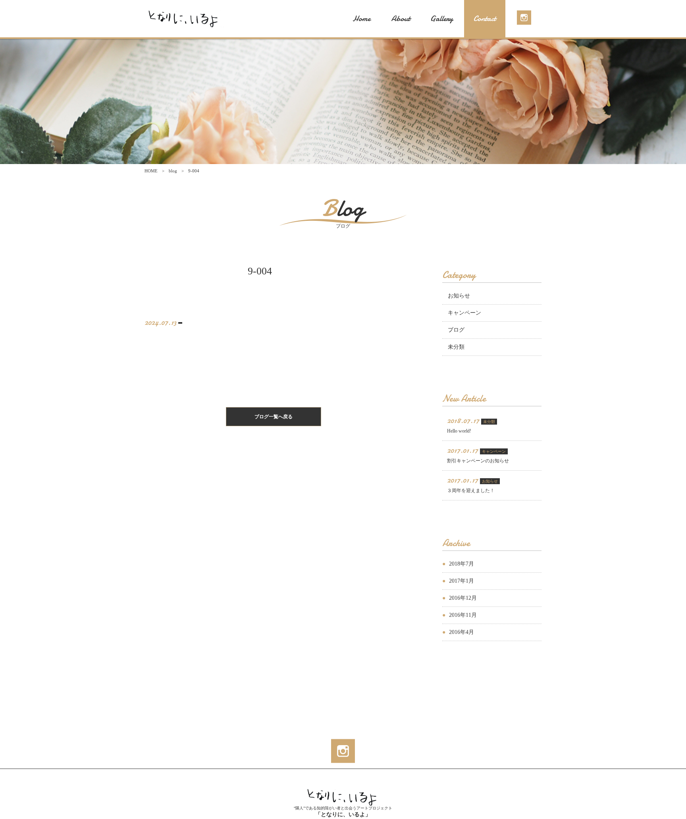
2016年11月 (463, 615)
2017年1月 (461, 581)
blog (173, 170)
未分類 (456, 347)
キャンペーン (464, 313)
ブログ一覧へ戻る (273, 416)
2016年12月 (463, 598)
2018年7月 (461, 564)
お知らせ (459, 296)
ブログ (456, 330)
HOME (151, 170)
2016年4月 (461, 632)
